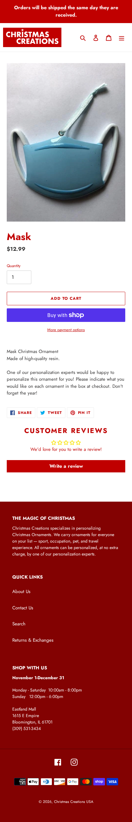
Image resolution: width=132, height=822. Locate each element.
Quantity (14, 266)
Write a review (66, 466)
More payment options (66, 330)
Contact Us (22, 607)
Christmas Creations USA (73, 801)
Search (18, 623)
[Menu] (121, 37)
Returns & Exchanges (32, 640)
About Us (21, 591)
